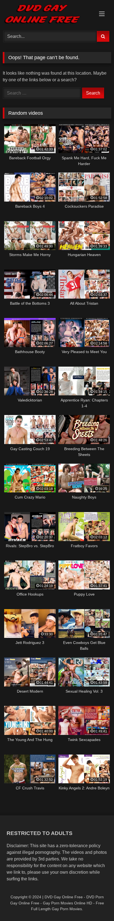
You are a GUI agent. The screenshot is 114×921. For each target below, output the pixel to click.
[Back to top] (97, 904)
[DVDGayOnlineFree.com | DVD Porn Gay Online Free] (47, 15)
